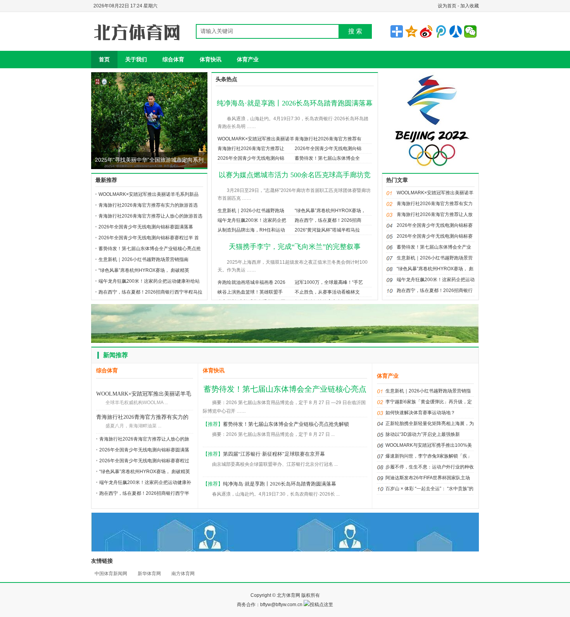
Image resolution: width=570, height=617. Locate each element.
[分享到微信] (470, 31)
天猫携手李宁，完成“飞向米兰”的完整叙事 (295, 247)
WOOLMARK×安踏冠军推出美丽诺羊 (256, 139)
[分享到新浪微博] (426, 31)
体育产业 (248, 59)
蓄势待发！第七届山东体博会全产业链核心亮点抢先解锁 (286, 424)
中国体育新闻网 (111, 573)
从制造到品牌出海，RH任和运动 (251, 230)
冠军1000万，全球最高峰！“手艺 (329, 282)
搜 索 (355, 31)
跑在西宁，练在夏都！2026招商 (328, 220)
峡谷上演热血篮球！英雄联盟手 (250, 292)
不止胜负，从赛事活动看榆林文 (327, 292)
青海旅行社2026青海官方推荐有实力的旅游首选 (148, 205)
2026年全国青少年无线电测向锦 (328, 148)
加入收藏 (469, 6)
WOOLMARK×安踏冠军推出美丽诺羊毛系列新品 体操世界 (143, 394)
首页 (104, 59)
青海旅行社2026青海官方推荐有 (328, 139)
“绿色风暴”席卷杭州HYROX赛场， (330, 210)
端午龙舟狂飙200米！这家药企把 (252, 220)
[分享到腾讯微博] (441, 31)
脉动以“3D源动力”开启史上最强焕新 (422, 434)
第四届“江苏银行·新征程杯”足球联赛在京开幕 (274, 454)
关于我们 (136, 59)
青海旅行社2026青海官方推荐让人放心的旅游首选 (150, 216)
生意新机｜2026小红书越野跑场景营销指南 (143, 259)
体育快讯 (210, 59)
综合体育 (173, 59)
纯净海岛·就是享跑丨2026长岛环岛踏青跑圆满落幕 (295, 103)
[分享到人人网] (455, 31)
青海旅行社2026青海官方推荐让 (251, 148)
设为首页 (447, 6)
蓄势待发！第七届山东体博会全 (327, 158)
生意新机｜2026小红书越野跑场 (251, 210)
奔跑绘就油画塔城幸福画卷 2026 (251, 282)
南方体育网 (183, 573)
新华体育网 (149, 573)
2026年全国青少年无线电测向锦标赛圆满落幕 (145, 227)
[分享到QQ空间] (411, 31)
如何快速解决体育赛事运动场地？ (420, 412)
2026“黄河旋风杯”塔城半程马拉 (327, 230)
